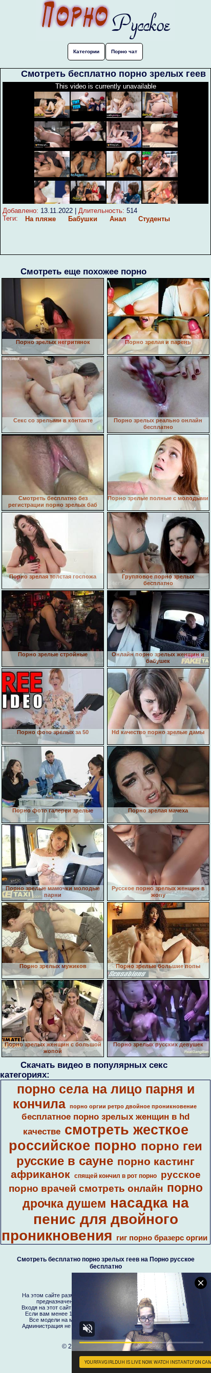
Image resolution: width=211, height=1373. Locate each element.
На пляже (40, 219)
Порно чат (124, 51)
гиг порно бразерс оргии (161, 1238)
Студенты (154, 219)
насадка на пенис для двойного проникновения (95, 1219)
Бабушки (82, 219)
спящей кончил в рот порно (115, 1175)
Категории (86, 51)
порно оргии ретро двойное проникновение (133, 1106)
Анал (118, 219)
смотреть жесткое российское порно (98, 1137)
